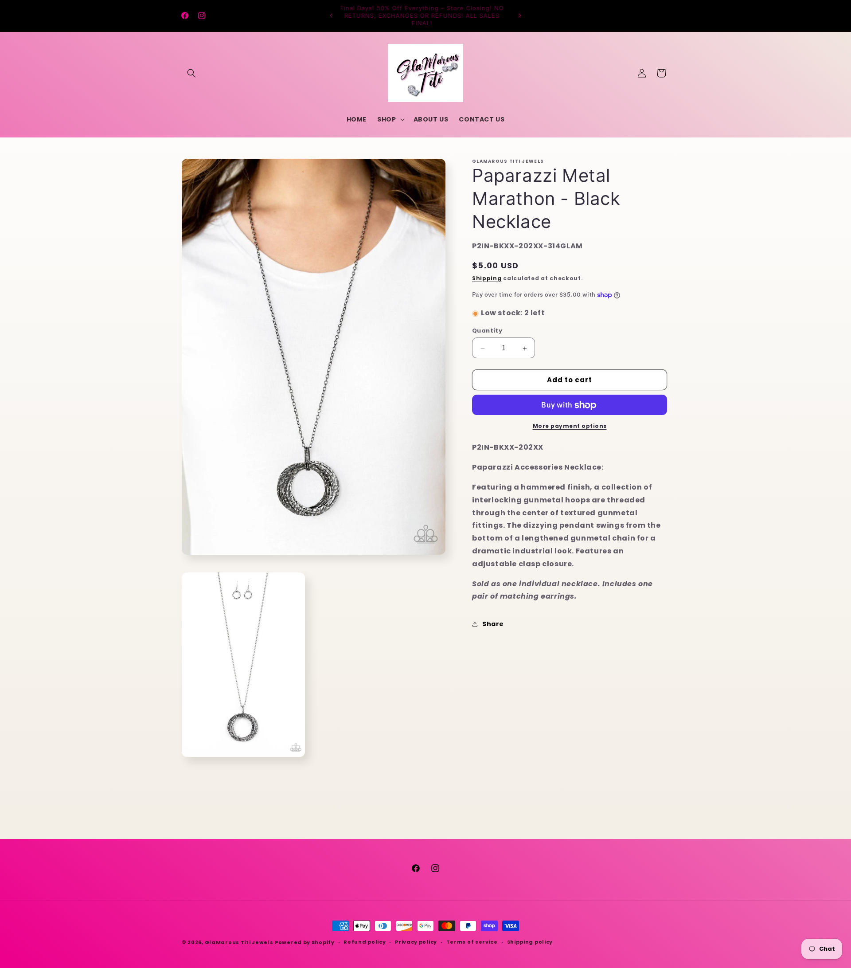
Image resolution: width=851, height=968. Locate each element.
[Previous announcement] (331, 15)
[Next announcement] (520, 15)
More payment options (570, 426)
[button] (191, 73)
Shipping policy (530, 941)
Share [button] (493, 623)
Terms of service (472, 941)
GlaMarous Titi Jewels (239, 942)
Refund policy (365, 941)
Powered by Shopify (305, 942)
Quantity (487, 331)
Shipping (487, 278)
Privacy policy (416, 941)
